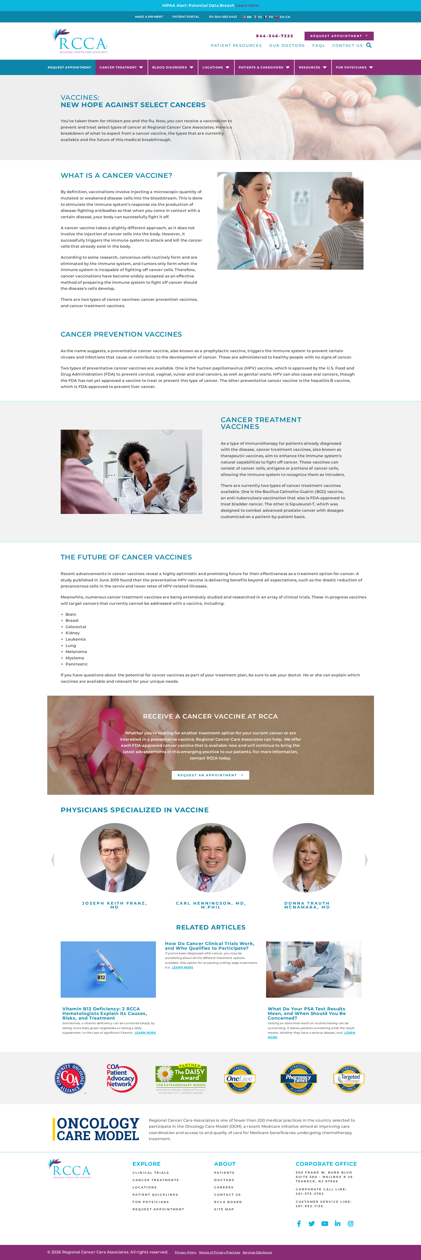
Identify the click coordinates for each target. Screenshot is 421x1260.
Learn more (145, 1032)
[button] (369, 45)
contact (197, 758)
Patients (224, 1173)
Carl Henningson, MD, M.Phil (211, 905)
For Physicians (351, 67)
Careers (224, 1187)
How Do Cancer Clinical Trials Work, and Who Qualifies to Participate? (210, 946)
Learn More (247, 5)
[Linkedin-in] (338, 1224)
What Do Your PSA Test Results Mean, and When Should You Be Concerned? (307, 1013)
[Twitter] (312, 1224)
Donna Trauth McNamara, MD (307, 905)
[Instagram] (351, 1224)
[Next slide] (366, 860)
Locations (212, 67)
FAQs (318, 45)
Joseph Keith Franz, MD (114, 905)
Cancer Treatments (156, 1180)
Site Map (224, 1209)
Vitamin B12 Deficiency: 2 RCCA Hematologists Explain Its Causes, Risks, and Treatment (104, 1013)
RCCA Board (228, 1202)
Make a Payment (149, 17)
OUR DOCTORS (287, 45)
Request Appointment (69, 67)
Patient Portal (185, 17)
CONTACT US (347, 45)
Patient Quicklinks (156, 1194)
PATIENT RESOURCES (236, 45)
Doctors (224, 1180)
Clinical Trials (151, 1173)
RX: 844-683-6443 (223, 17)
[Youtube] (325, 1224)
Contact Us (227, 1194)
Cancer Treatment (118, 67)
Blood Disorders (169, 67)
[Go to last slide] (52, 860)
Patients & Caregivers (261, 67)
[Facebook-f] (299, 1224)
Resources (310, 67)
